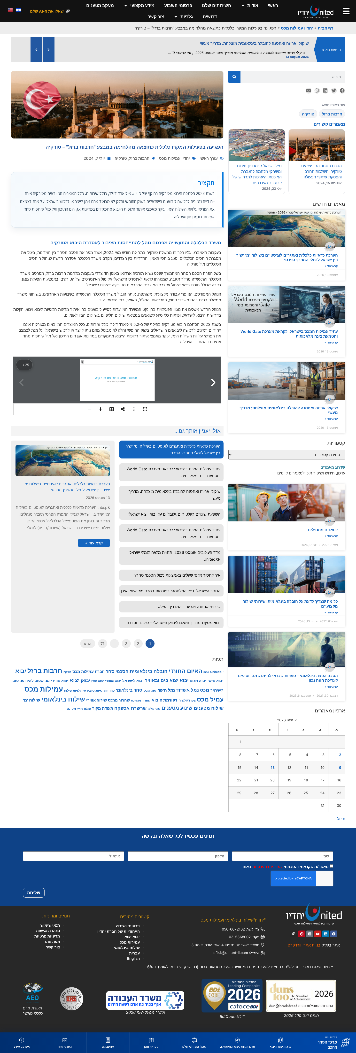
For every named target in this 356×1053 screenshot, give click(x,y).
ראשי (273, 5)
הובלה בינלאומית (149, 671)
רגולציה (184, 700)
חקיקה (67, 672)
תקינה (71, 708)
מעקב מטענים (100, 5)
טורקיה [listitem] (308, 114)
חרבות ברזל (139, 158)
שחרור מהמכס (140, 700)
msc (206, 672)
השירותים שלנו (216, 5)
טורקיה (121, 158)
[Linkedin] (325, 934)
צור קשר (156, 16)
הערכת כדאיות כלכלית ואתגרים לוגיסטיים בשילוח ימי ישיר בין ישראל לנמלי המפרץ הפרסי (287, 257)
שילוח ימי (31, 699)
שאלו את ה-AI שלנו (47, 11)
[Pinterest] (301, 934)
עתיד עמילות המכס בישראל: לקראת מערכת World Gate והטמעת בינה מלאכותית (289, 333)
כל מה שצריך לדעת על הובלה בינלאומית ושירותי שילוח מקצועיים (290, 603)
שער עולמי (154, 708)
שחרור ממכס (119, 700)
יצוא (75, 680)
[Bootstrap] (309, 934)
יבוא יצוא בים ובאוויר (167, 680)
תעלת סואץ (84, 708)
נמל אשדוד (187, 690)
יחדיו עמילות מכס (297, 28)
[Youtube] (317, 934)
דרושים (210, 16)
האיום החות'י (185, 670)
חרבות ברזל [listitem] (332, 114)
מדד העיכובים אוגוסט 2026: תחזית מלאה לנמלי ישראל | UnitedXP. (173, 556)
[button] (342, 91)
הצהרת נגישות (48, 930)
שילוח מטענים (209, 708)
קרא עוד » (331, 266)
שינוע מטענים (177, 708)
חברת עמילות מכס (88, 671)
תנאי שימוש (50, 925)
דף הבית (325, 28)
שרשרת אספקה (130, 708)
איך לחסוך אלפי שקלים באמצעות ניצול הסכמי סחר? (177, 575)
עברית (134, 953)
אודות (252, 5)
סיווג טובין (94, 690)
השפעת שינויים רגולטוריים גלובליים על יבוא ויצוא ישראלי (174, 514)
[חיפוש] (234, 77)
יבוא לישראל (133, 680)
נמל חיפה (166, 690)
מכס (204, 690)
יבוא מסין (97, 681)
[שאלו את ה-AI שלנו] (68, 11)
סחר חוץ (109, 690)
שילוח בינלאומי (63, 699)
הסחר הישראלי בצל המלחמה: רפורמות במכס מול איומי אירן (170, 590)
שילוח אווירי (96, 700)
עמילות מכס (43, 689)
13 (273, 767)
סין (84, 690)
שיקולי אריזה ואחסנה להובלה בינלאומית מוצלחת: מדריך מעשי (289, 410)
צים (193, 700)
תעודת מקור (102, 708)
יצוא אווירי (59, 680)
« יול (341, 818)
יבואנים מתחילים (323, 529)
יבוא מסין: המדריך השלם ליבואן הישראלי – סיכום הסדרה (173, 622)
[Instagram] (293, 934)
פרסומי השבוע (178, 5)
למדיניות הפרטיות (267, 866)
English (133, 958)
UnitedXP (217, 672)
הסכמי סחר (117, 671)
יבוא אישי (216, 680)
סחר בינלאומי (129, 690)
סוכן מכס (150, 690)
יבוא (20, 670)
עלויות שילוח (72, 690)
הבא (88, 643)
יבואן (85, 680)
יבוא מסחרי (113, 681)
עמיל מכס (210, 699)
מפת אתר (52, 941)
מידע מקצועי (142, 5)
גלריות (186, 16)
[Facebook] (333, 934)
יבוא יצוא (132, 936)
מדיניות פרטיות (47, 936)
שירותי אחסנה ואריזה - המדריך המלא (189, 606)
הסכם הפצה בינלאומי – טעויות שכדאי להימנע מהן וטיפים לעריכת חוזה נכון (288, 678)
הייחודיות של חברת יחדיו (118, 931)
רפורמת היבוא (164, 699)
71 (103, 643)
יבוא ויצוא (198, 680)
